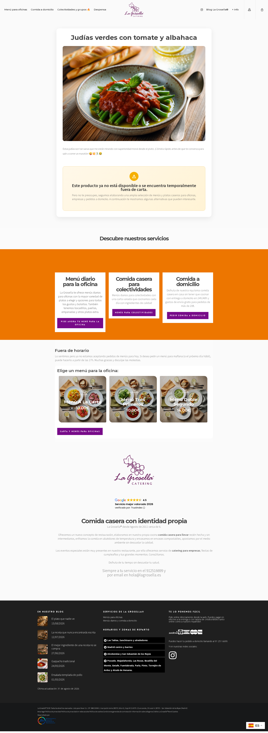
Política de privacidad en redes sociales (75, 711)
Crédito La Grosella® (160, 711)
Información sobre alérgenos (142, 711)
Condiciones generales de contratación (117, 711)
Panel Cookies (173, 711)
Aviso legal (41, 711)
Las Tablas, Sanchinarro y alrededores (127, 640)
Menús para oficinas (113, 617)
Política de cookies (96, 711)
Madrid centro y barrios (120, 647)
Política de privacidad (53, 711)
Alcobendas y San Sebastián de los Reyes (129, 653)
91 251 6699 (221, 641)
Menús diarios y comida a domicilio (120, 621)
